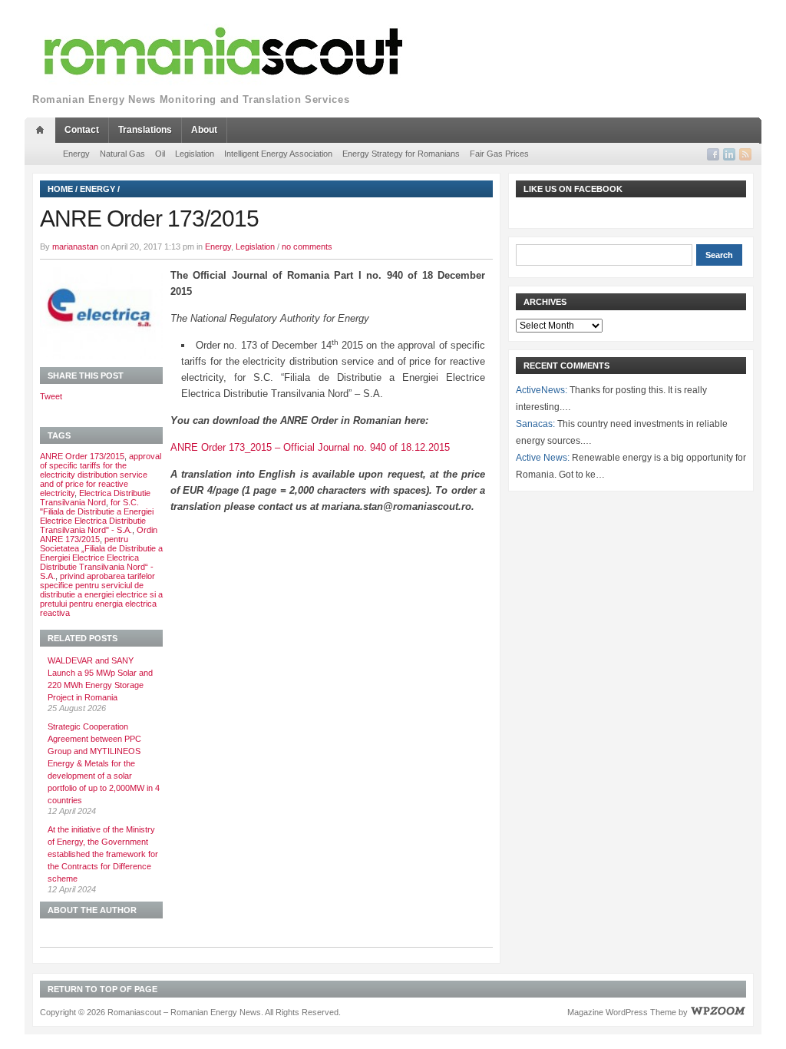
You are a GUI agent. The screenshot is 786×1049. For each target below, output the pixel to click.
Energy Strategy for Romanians (401, 153)
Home (60, 189)
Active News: (543, 457)
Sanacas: (535, 424)
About (204, 129)
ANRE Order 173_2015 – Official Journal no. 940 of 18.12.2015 (310, 447)
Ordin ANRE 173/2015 (98, 534)
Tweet (51, 396)
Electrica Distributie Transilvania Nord (95, 497)
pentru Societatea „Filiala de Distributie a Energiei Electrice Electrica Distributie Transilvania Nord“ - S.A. (101, 557)
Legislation (194, 153)
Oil (160, 153)
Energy (76, 153)
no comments (307, 246)
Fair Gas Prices (499, 153)
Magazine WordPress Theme (621, 1012)
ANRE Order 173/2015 (82, 456)
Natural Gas (122, 153)
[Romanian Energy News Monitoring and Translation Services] (224, 52)
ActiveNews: (541, 390)
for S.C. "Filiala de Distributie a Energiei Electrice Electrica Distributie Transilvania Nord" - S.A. (97, 516)
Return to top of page (102, 989)
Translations (145, 129)
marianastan (75, 246)
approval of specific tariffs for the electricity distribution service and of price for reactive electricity (100, 475)
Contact (81, 129)
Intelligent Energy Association (278, 153)
